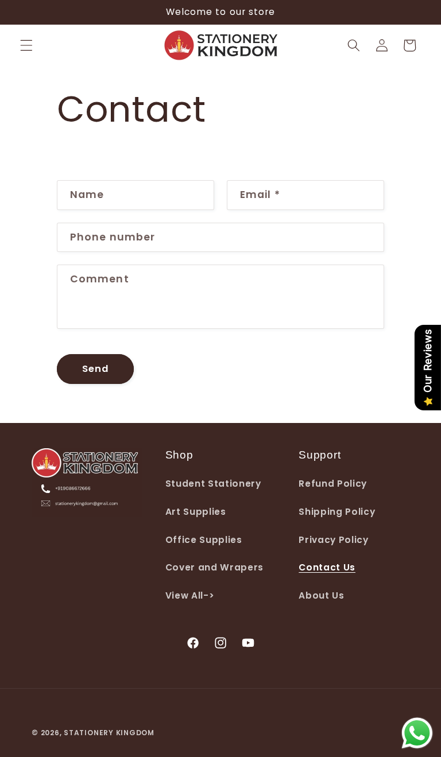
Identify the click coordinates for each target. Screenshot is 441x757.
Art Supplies (195, 512)
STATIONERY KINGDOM (109, 732)
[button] (26, 45)
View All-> (190, 595)
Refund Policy (333, 484)
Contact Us (327, 567)
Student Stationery (213, 484)
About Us (321, 595)
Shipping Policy (337, 512)
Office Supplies (203, 540)
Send (95, 368)
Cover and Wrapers (214, 567)
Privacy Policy (333, 540)
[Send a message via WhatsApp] (417, 733)
